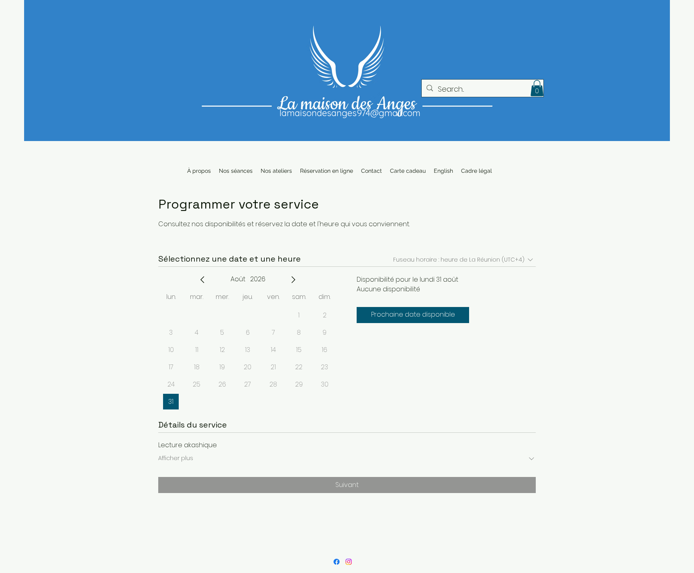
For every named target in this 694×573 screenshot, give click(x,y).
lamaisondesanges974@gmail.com (350, 113)
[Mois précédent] (202, 279)
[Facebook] (337, 562)
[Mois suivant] (293, 279)
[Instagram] (349, 562)
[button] (537, 88)
